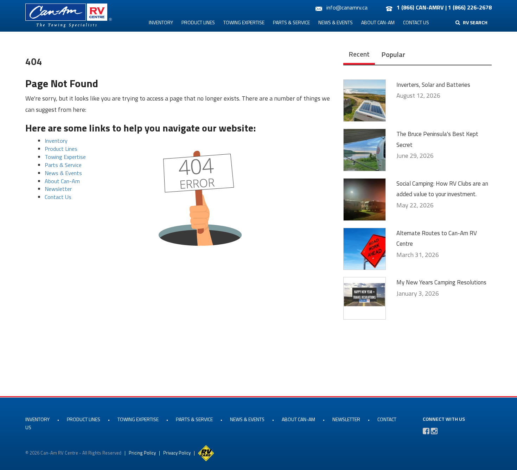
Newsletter (58, 189)
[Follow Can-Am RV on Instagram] (434, 431)
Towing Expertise (243, 22)
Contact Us (416, 22)
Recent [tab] (359, 54)
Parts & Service (291, 22)
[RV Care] (206, 452)
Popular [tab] (393, 54)
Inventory (161, 22)
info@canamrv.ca (347, 7)
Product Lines (198, 22)
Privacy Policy (177, 452)
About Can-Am (378, 22)
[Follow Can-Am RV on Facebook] (426, 431)
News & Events (335, 22)
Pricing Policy (142, 452)
